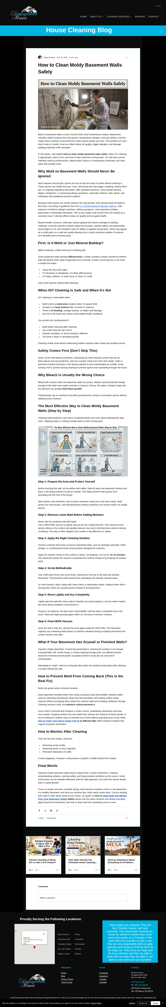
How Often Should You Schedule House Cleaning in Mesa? (81, 861)
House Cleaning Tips (45, 41)
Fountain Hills (64, 939)
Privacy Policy (67, 979)
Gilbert (78, 953)
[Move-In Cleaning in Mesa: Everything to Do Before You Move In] (122, 846)
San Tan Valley (64, 949)
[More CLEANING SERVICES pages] (130, 16)
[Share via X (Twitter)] (45, 810)
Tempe (78, 949)
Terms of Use (66, 982)
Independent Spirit (149, 998)
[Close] (163, 1003)
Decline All (143, 1003)
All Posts (29, 41)
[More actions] (126, 57)
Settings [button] (132, 1003)
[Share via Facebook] (39, 810)
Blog (63, 976)
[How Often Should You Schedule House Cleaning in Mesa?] (83, 846)
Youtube (102, 979)
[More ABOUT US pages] (102, 16)
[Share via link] (57, 810)
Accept (155, 1003)
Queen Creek (64, 953)
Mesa (77, 934)
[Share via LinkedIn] (51, 810)
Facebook (103, 973)
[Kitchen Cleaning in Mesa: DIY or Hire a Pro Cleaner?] (43, 846)
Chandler (79, 939)
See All (137, 832)
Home (63, 973)
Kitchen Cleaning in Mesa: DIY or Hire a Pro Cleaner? (42, 861)
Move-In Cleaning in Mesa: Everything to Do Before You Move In (121, 861)
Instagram (103, 976)
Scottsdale (80, 944)
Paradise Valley (64, 944)
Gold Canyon (64, 934)
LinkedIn (103, 982)
